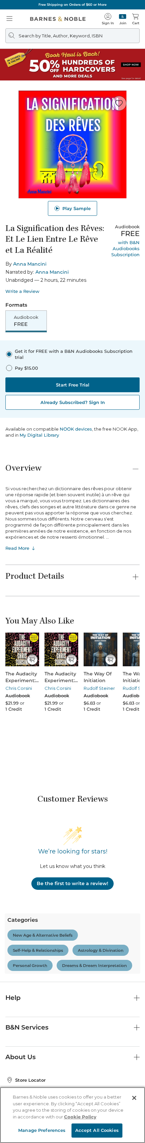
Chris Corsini (18, 688)
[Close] (134, 1097)
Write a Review (22, 291)
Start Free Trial (72, 385)
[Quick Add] (32, 659)
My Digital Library (39, 435)
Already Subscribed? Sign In (72, 402)
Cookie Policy (80, 1116)
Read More (17, 548)
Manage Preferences (41, 1130)
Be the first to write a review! (72, 883)
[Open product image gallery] (72, 144)
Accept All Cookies (97, 1130)
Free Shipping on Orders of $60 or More (72, 4)
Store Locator (30, 1080)
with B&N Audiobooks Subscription (125, 248)
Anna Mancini (30, 264)
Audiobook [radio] (26, 320)
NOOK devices (76, 429)
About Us (20, 1057)
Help (13, 998)
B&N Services (27, 1027)
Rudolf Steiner (99, 688)
